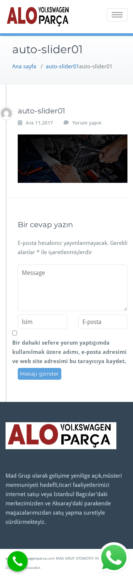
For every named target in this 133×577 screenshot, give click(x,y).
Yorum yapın (87, 123)
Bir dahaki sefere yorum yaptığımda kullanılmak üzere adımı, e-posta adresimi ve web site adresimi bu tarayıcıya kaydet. (69, 352)
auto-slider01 (62, 66)
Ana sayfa (24, 66)
